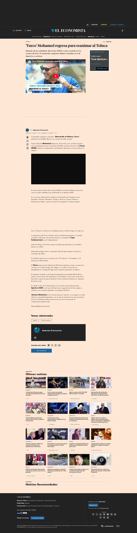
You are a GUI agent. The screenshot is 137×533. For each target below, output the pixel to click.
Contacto (56, 506)
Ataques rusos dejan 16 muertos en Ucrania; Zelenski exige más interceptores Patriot (79, 471)
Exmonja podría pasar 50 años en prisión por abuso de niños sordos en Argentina (79, 419)
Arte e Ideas (94, 467)
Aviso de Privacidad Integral (45, 506)
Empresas (93, 441)
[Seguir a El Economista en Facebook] (93, 514)
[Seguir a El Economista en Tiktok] (107, 517)
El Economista (31, 500)
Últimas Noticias (37, 36)
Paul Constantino (96, 424)
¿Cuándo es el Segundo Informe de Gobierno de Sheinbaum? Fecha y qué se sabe (79, 445)
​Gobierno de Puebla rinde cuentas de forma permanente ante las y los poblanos (36, 471)
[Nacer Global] (22, 513)
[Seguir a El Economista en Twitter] (96, 514)
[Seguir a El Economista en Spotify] (107, 514)
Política (71, 390)
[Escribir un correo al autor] (35, 338)
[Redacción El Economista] (27, 130)
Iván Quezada (51, 424)
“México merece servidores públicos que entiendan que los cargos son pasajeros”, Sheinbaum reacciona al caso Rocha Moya (100, 420)
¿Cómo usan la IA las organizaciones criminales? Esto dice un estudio (56, 419)
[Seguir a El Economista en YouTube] (104, 514)
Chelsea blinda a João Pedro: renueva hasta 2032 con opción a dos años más (35, 419)
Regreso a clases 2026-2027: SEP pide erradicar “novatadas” (78, 393)
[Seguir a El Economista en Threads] (104, 517)
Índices (97, 36)
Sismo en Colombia (56, 36)
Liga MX (35, 320)
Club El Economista (50, 500)
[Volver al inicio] (48, 497)
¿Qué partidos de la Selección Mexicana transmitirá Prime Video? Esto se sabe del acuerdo (100, 394)
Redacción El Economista (40, 130)
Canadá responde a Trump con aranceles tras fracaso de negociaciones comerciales (34, 445)
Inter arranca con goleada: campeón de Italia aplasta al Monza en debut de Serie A (57, 394)
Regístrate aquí (93, 505)
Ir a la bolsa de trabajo (37, 518)
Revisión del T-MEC (69, 36)
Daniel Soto (95, 398)
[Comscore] (107, 526)
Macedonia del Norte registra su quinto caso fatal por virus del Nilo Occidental (101, 471)
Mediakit (27, 503)
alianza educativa (81, 36)
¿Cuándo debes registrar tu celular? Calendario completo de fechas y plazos (101, 445)
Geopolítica (72, 415)
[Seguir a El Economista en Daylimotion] (115, 514)
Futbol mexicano (46, 320)
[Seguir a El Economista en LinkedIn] (100, 514)
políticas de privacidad (104, 508)
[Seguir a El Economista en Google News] (100, 517)
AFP (93, 475)
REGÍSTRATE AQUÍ (102, 68)
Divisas (103, 36)
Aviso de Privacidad (31, 506)
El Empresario (40, 500)
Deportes (28, 41)
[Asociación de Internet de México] (118, 526)
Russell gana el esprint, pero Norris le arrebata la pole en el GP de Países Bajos (57, 445)
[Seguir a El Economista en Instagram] (111, 514)
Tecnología (50, 415)
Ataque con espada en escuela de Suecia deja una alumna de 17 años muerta (57, 471)
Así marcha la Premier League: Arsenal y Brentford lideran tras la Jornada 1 (35, 394)
